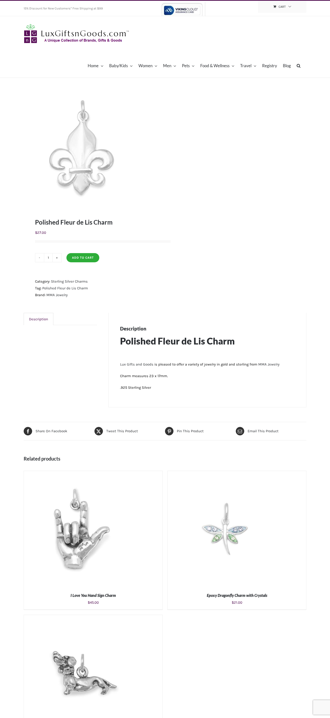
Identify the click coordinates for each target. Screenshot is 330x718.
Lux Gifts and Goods (136, 364)
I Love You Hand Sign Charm (93, 595)
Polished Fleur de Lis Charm (65, 288)
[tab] (38, 319)
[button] (299, 65)
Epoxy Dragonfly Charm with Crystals (237, 595)
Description (38, 319)
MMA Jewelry (57, 295)
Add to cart (83, 257)
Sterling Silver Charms (69, 281)
